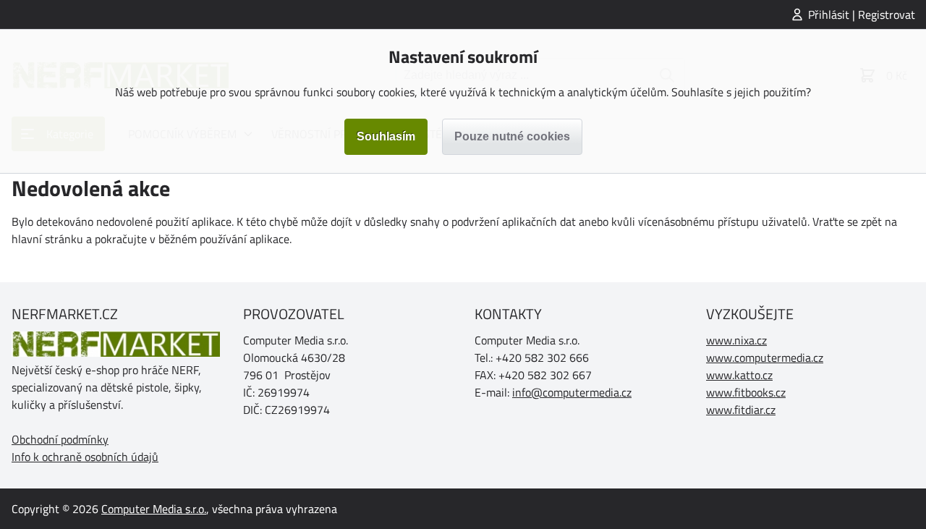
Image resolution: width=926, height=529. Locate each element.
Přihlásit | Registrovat (861, 14)
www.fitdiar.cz (741, 409)
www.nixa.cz (736, 340)
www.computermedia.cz (764, 357)
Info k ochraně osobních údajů (85, 456)
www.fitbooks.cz (746, 392)
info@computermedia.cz (572, 392)
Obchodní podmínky (60, 439)
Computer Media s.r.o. (153, 508)
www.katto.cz (739, 375)
